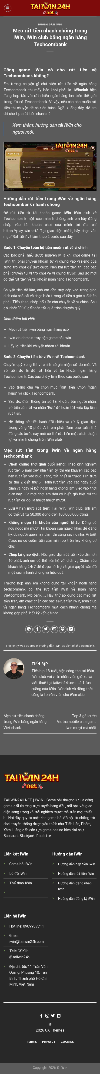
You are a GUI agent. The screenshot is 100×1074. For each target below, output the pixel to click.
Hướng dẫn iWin (50, 24)
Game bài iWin (20, 864)
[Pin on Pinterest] (63, 629)
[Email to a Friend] (54, 629)
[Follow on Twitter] (53, 1016)
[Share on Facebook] (37, 629)
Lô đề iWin (18, 873)
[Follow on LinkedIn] (58, 1016)
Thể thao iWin (20, 883)
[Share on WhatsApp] (29, 629)
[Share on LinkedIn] (71, 629)
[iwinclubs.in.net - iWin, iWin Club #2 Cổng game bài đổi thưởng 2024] (50, 8)
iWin (67, 213)
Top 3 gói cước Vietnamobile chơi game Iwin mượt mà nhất (77, 722)
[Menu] (7, 8)
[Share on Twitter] (46, 629)
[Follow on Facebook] (41, 1016)
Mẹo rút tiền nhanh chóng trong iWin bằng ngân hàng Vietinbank (25, 722)
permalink (87, 645)
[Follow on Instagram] (47, 1016)
